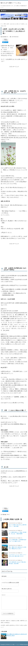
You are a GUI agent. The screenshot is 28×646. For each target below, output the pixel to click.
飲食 (5, 514)
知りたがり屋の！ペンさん (11, 3)
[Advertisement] (14, 77)
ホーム (2, 23)
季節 (5, 23)
